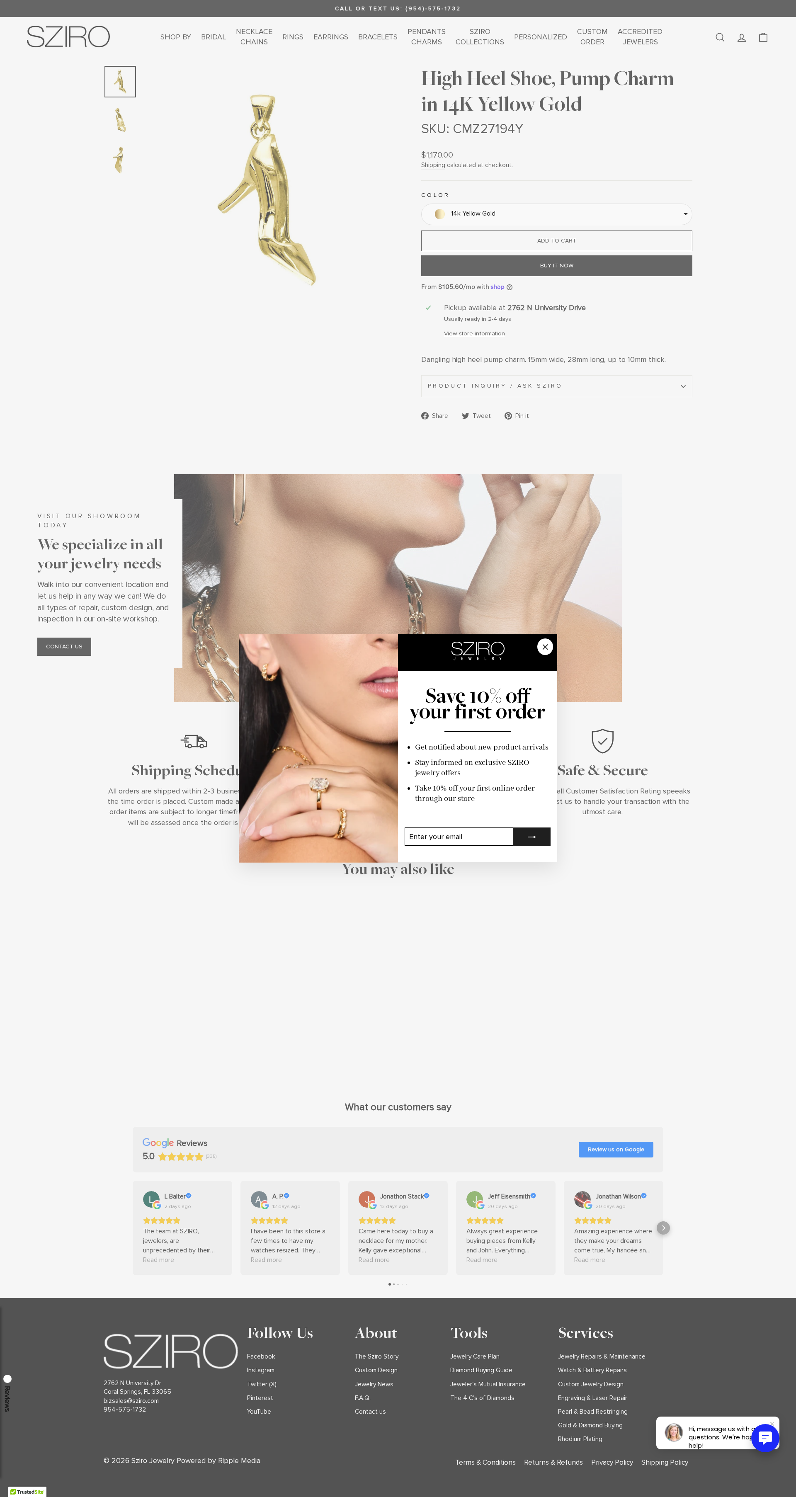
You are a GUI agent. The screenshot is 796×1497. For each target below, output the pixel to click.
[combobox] (556, 214)
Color (435, 195)
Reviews (7, 1399)
